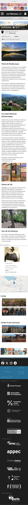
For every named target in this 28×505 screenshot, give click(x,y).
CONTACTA (21, 368)
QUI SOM (7, 368)
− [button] (3, 280)
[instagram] (11, 364)
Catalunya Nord (21, 21)
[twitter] (6, 364)
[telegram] (15, 364)
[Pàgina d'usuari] (25, 14)
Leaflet (11, 291)
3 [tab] (16, 317)
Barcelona (21, 27)
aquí (11, 161)
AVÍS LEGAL (7, 371)
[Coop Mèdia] (14, 470)
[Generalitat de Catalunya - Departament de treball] (14, 422)
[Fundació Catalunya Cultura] (14, 487)
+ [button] (3, 278)
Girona (7, 24)
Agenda (21, 18)
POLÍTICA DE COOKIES (7, 377)
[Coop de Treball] (14, 412)
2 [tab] (14, 317)
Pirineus (7, 27)
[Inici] (14, 14)
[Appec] (14, 452)
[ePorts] (14, 498)
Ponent (7, 21)
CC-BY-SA (24, 291)
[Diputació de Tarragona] (14, 386)
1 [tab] (12, 317)
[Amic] (14, 444)
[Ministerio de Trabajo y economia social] (14, 432)
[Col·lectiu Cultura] (14, 461)
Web (17, 36)
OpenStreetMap (16, 291)
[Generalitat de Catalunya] (14, 395)
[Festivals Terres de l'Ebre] (14, 478)
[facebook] (2, 364)
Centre (21, 24)
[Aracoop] (14, 403)
